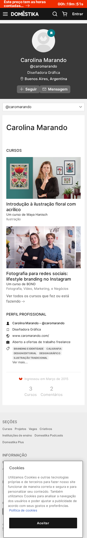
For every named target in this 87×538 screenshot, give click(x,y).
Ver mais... (20, 362)
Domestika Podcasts (49, 435)
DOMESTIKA (24, 14)
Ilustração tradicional (30, 357)
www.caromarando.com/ (30, 336)
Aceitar (43, 523)
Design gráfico (49, 353)
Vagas (33, 429)
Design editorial (25, 353)
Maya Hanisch (37, 214)
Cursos (7, 429)
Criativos (46, 429)
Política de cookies (23, 510)
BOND (31, 284)
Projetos (20, 429)
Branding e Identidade (29, 348)
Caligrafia (53, 348)
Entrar (77, 14)
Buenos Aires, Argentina (46, 78)
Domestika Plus (13, 442)
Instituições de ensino (17, 435)
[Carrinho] (64, 14)
